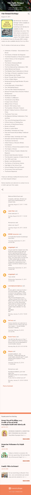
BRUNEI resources (13, 234)
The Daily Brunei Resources (15, 4)
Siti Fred (10, 320)
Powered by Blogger (16, 488)
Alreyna (10, 351)
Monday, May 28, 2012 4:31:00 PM (17, 346)
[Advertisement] (15, 399)
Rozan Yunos (12, 336)
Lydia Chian (11, 211)
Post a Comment (8, 386)
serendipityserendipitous (15, 286)
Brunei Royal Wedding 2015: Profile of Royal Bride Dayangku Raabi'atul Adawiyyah (13, 422)
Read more (26, 439)
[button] (29, 14)
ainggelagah (11, 247)
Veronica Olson (19, 491)
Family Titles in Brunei (9, 466)
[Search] (29, 3)
